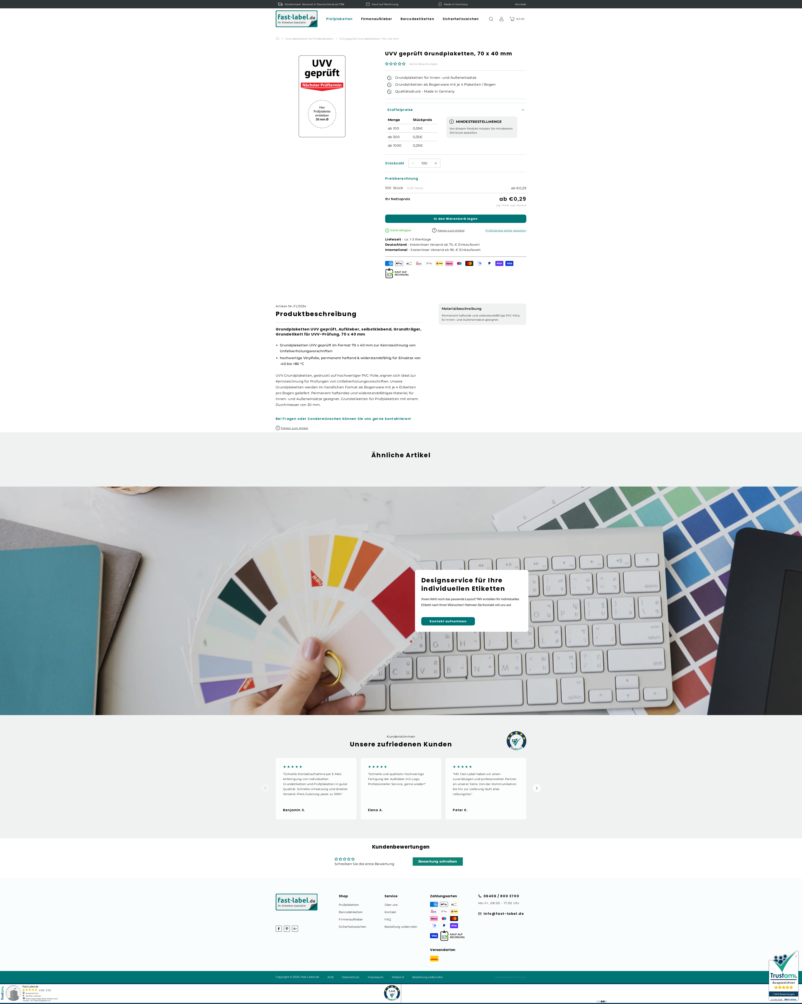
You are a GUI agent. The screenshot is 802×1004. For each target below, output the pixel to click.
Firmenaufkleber (351, 919)
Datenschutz (350, 977)
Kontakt (520, 4)
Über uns (391, 905)
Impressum (375, 977)
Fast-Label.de (310, 977)
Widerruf (398, 977)
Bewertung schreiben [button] (437, 861)
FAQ (388, 919)
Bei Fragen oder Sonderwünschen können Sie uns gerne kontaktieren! (343, 418)
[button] (339, 18)
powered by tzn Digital (510, 977)
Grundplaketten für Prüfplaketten (309, 38)
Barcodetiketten (351, 912)
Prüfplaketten (349, 905)
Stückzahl (394, 163)
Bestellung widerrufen (401, 927)
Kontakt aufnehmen (448, 621)
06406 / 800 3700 (501, 896)
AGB (330, 977)
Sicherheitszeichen (352, 927)
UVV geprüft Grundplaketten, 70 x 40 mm (369, 38)
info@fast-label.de (503, 913)
